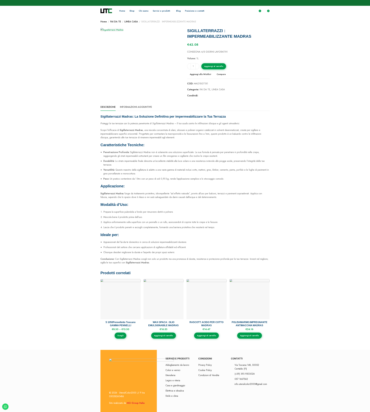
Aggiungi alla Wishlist (200, 74)
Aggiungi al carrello (213, 66)
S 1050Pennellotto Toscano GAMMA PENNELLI (121, 324)
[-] (189, 66)
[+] (197, 66)
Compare (221, 74)
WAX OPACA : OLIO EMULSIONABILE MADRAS (163, 324)
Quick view (135, 298)
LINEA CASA (131, 21)
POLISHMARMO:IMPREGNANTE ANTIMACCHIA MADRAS (249, 324)
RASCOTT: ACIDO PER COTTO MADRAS (206, 324)
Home (103, 21)
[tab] (108, 107)
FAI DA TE (115, 21)
